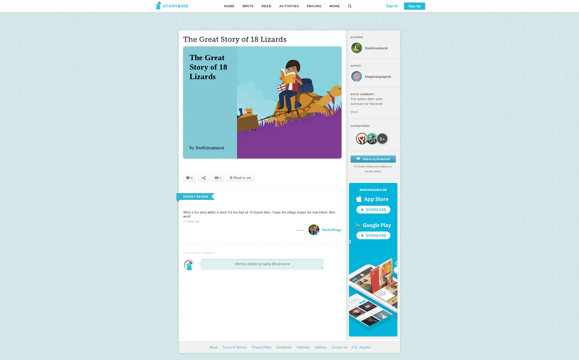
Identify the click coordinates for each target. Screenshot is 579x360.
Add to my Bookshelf (376, 159)
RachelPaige (332, 229)
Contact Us (340, 347)
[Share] (204, 178)
